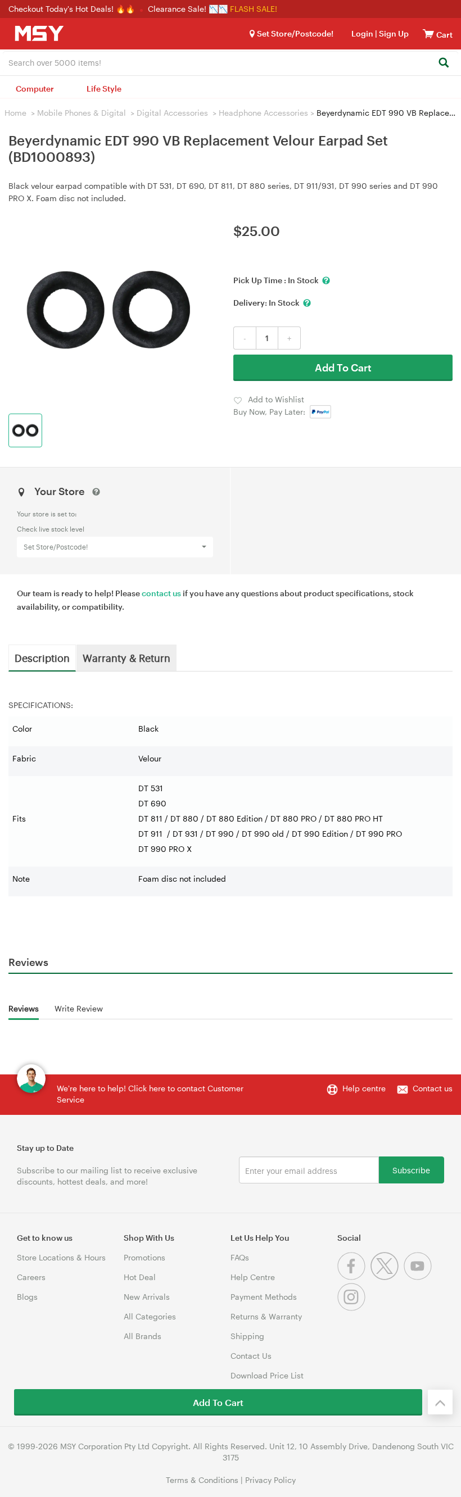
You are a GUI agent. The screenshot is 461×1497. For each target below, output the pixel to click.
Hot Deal (140, 1277)
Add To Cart (343, 367)
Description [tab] (42, 657)
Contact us (433, 1088)
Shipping (247, 1336)
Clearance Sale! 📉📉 (188, 8)
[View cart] (428, 33)
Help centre (364, 1088)
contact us (161, 593)
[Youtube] (419, 1277)
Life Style (104, 88)
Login (362, 33)
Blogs (27, 1296)
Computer (35, 88)
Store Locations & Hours (61, 1257)
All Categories (150, 1316)
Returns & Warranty (266, 1316)
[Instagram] (352, 1308)
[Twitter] (387, 1277)
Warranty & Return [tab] (126, 657)
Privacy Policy (270, 1480)
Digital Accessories (172, 112)
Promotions (144, 1257)
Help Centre (253, 1277)
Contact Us (251, 1355)
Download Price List (267, 1375)
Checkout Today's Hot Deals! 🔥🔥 (72, 8)
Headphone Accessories (263, 112)
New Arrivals (147, 1296)
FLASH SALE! (253, 8)
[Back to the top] (440, 1402)
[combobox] (230, 61)
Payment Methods (264, 1296)
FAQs (240, 1257)
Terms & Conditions (202, 1480)
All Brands (142, 1336)
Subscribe (411, 1169)
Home (15, 112)
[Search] (443, 63)
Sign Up (393, 33)
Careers (31, 1277)
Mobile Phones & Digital (81, 112)
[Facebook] (353, 1277)
